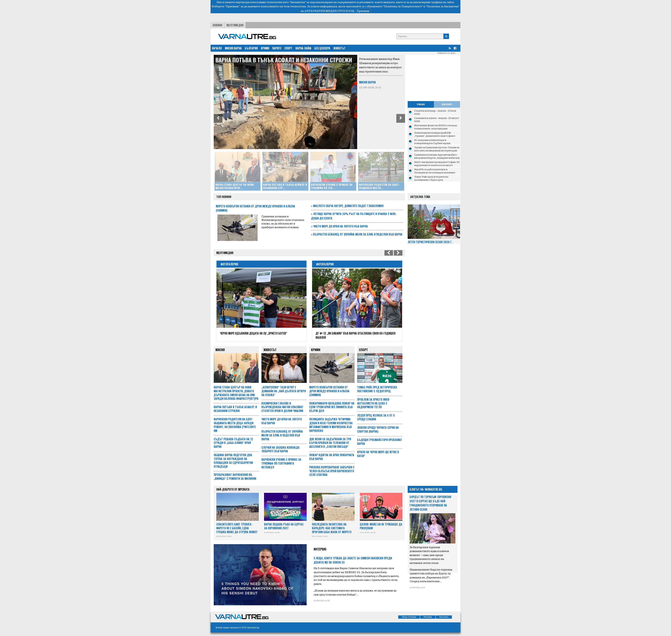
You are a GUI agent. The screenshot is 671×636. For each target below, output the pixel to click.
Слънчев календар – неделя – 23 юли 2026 (435, 112)
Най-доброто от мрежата (233, 489)
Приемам (363, 11)
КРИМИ (265, 48)
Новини (217, 25)
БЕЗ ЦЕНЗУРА (322, 48)
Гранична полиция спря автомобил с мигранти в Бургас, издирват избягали (437, 156)
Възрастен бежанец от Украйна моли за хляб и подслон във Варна (356, 234)
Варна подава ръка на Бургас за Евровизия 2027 (284, 526)
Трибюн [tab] (421, 104)
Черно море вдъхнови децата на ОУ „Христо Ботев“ (248, 333)
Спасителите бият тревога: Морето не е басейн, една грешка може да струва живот (237, 528)
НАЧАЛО (217, 48)
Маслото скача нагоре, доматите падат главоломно (347, 206)
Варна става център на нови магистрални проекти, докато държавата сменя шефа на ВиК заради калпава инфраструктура (236, 393)
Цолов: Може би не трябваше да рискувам (381, 526)
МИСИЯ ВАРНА (233, 48)
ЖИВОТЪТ (339, 48)
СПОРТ (288, 48)
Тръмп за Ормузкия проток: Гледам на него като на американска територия (436, 148)
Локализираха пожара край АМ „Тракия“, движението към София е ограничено (434, 135)
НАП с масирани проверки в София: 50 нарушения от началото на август (437, 163)
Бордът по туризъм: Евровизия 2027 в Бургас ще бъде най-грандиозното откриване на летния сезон (430, 503)
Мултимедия (234, 25)
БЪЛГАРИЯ (251, 48)
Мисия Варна (244, 82)
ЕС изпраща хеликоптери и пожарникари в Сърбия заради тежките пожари (432, 143)
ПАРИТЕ (276, 48)
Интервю (320, 549)
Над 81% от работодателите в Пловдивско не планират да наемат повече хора (434, 172)
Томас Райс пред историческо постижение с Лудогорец (431, 178)
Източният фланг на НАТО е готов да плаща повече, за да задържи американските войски (435, 128)
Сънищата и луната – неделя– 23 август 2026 (436, 119)
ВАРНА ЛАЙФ (303, 48)
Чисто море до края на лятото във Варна (339, 226)
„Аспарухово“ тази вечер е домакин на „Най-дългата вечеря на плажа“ (283, 391)
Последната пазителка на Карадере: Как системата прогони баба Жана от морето (331, 528)
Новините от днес (446, 53)
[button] (218, 118)
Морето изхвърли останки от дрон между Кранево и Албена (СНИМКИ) (329, 391)
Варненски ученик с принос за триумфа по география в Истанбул (340, 63)
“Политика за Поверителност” (403, 6)
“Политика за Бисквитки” (443, 6)
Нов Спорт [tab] (447, 104)
